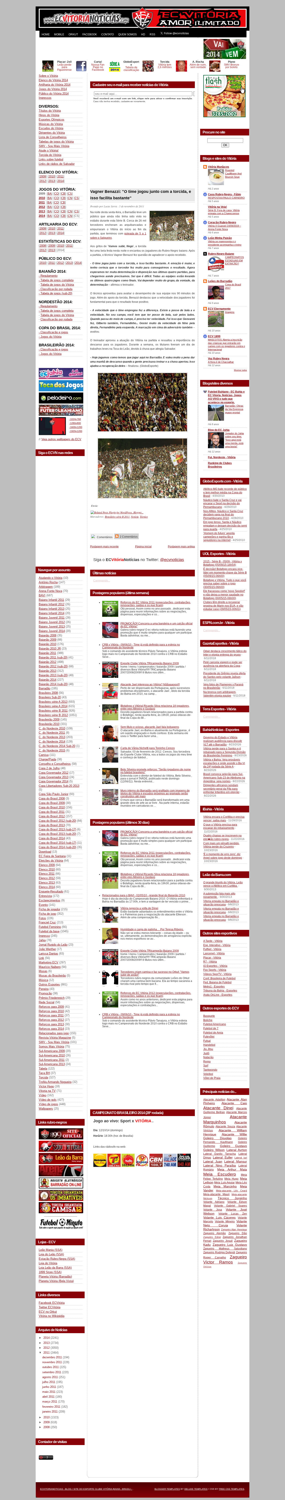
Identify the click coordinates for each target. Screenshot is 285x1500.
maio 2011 (49, 1391)
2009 (43, 176)
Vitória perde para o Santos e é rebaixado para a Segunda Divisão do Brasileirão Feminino (224, 752)
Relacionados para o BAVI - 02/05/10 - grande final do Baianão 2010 (143, 895)
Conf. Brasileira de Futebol (219, 978)
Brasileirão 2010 (49, 724)
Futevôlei (208, 1036)
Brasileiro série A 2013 (53, 701)
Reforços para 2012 (51, 1020)
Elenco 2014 (47, 887)
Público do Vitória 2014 (54, 93)
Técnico (144, 516)
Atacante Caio (234, 1103)
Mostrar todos (240, 370)
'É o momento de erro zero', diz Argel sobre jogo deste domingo (222, 856)
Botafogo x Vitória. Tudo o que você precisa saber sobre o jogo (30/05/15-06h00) (224, 584)
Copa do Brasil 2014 (52, 838)
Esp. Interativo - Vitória (216, 945)
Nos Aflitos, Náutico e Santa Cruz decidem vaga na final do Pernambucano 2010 (223, 515)
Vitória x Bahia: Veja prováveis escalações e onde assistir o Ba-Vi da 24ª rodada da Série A (224, 763)
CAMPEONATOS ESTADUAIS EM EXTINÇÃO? (234, 260)
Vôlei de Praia (211, 1078)
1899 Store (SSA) (50, 1272)
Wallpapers (46, 1108)
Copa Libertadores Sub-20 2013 (59, 785)
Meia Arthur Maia (232, 1169)
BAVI (42, 595)
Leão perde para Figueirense (64, 67)
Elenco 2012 (47, 878)
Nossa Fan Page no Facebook (97, 67)
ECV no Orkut (48, 1311)
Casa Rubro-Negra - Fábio (224, 194)
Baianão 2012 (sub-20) (53, 666)
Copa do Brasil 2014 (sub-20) (57, 847)
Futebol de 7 (210, 1028)
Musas (43, 971)
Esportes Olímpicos (51, 119)
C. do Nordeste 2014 (52, 741)
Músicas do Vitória (51, 124)
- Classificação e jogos (53, 332)
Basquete (209, 1015)
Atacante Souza (225, 1126)
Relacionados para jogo (54, 1033)
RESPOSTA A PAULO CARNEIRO (226, 197)
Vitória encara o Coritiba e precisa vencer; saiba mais (223, 818)
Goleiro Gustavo (233, 1146)
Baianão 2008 (47, 635)
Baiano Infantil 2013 (51, 608)
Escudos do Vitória (51, 128)
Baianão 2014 (47, 679)
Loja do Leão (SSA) (51, 1254)
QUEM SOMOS (127, 34)
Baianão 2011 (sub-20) (53, 657)
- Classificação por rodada (55, 289)
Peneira (44, 989)
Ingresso (44, 935)
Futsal (207, 1040)
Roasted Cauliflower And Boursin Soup (233, 173)
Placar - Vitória (212, 957)
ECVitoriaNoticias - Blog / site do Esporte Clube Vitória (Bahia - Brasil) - (86, 1489)
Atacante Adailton (214, 1099)
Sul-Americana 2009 (52, 1051)
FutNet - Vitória (212, 949)
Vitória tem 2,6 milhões (165, 66)
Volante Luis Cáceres (219, 1217)
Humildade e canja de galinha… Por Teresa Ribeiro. (152, 929)
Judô (206, 1053)
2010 (52, 176)
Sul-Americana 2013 (52, 1064)
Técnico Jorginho (232, 1198)
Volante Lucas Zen (232, 1213)
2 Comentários (128, 536)
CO (56, 193)
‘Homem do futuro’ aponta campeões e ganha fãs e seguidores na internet (219, 537)
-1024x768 (75, 419)
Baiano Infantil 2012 (51, 604)
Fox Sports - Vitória (214, 969)
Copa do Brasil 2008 (52, 798)
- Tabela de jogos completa (56, 280)
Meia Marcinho (225, 1186)
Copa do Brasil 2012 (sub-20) (57, 820)
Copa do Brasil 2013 (52, 825)
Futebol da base (49, 931)
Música (43, 980)
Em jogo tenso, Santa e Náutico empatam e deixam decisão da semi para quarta (225, 526)
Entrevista (45, 896)
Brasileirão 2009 (49, 719)
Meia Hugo (231, 1178)
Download (45, 851)
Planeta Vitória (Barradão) (55, 1276)
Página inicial (143, 546)
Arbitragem (46, 586)
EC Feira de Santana (52, 856)
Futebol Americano (214, 1024)
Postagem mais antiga (181, 546)
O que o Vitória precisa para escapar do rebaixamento (220, 826)
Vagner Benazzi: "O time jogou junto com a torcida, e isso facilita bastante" (140, 194)
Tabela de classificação (131, 68)
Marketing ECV (48, 962)
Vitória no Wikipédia (51, 1316)
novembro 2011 (52, 1362)
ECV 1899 (214, 336)
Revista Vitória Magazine (55, 1037)
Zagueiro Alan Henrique (234, 1229)
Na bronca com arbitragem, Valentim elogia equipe (219, 693)
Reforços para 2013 (51, 1024)
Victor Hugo (46, 1086)
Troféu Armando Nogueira (55, 1082)
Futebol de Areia (213, 1032)
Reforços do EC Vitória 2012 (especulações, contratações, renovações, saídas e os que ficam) (155, 994)
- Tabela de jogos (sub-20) (55, 293)
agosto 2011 (50, 1377)
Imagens (229, 312)
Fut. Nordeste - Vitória (222, 457)
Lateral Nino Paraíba (219, 1165)
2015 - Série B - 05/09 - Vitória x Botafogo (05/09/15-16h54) (222, 563)
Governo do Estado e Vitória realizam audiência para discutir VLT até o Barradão (222, 741)
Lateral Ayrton (236, 1150)
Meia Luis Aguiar (224, 1182)
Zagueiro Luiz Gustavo (230, 1244)
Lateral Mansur (235, 1161)
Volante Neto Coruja (225, 1223)
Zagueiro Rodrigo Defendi (219, 1252)
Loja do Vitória (48, 1263)
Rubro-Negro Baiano (221, 253)
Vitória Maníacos (218, 166)
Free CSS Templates (231, 1489)
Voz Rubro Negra (218, 358)
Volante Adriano (213, 1201)
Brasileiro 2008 (48, 692)
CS (70, 193)
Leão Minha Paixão (220, 238)
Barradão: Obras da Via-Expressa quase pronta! (234, 409)
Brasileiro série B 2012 (53, 715)
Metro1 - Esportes (214, 986)
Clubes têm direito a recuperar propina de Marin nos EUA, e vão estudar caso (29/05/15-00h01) (223, 606)
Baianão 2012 (47, 662)
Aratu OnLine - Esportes (217, 994)
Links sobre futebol (51, 159)
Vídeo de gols (48, 1099)
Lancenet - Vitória (214, 953)
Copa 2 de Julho (49, 768)
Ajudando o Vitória (50, 577)
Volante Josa (212, 1209)
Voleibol (208, 1074)
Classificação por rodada (56, 319)
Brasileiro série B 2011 (53, 710)
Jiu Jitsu (208, 1049)
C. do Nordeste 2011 (52, 732)
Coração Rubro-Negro (222, 222)
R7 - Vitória (210, 961)
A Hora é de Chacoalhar (221, 362)
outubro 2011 (51, 1367)
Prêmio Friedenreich (52, 997)
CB (63, 193)
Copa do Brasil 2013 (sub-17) (57, 829)
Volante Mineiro (225, 1221)
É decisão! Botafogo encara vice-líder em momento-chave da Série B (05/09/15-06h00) (225, 572)
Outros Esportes (49, 984)
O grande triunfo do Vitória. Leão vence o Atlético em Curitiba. (223, 884)
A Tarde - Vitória (212, 941)
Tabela (43, 1068)
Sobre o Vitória (48, 75)
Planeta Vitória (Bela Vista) (56, 1281)
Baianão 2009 (47, 639)
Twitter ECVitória (49, 1307)
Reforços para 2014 (51, 1028)
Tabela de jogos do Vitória (57, 284)
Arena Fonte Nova (50, 591)
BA (50, 193)
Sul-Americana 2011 (52, 1060)
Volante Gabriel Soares (230, 1205)
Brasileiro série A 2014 (53, 706)
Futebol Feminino (50, 927)
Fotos (42, 918)
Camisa (44, 755)
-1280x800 (75, 423)
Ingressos (45, 97)
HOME (46, 34)
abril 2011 (48, 1396)
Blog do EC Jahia (219, 430)
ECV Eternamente (219, 308)
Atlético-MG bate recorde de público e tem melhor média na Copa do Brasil (225, 492)
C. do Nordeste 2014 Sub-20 (57, 746)
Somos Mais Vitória (51, 1046)
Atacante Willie (234, 1134)
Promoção (45, 993)
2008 (43, 245)
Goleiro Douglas (217, 1138)
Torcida (43, 1077)
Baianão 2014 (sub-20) (53, 684)
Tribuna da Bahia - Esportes (220, 990)
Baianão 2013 (47, 670)
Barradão (44, 688)
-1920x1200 (75, 431)
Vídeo (42, 1095)
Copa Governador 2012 (53, 772)
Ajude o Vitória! (49, 150)
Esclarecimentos (49, 900)
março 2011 (50, 1401)
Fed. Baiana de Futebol (217, 982)
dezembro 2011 (52, 1357)
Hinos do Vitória (49, 115)
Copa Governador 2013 (53, 777)
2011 (60, 176)
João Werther (47, 949)
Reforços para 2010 (51, 1011)
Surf (205, 1065)
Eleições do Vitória (51, 860)
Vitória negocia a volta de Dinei (139, 908)
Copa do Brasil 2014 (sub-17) (57, 842)
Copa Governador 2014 (53, 781)
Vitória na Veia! (217, 206)
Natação (208, 1057)
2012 (43, 181)
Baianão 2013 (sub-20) (53, 675)
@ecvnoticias (172, 559)
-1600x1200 (75, 427)
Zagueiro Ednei (212, 1237)
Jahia (42, 940)
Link (41, 958)
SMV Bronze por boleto (231, 66)
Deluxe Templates (196, 1489)
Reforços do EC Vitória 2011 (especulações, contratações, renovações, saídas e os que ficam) (155, 604)
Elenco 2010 (47, 869)
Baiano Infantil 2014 (51, 613)
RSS (152, 34)
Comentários (104, 537)
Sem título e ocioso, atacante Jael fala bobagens (149, 726)
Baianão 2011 (47, 653)
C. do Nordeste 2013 (52, 737)
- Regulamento (48, 275)
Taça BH (44, 1073)
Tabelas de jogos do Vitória (56, 141)
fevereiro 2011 (51, 1406)
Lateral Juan (212, 1161)
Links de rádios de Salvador (57, 164)
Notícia (134, 516)
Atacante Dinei (218, 1108)
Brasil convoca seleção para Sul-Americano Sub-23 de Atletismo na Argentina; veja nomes (224, 778)
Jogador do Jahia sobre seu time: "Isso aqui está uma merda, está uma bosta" (234, 440)
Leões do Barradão (220, 281)
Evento (43, 904)
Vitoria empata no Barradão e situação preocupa (221, 903)
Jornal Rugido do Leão (53, 944)
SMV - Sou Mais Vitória (54, 146)
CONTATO (107, 34)
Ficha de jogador (49, 909)
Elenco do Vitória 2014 (53, 80)
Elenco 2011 (47, 873)
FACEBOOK (89, 34)
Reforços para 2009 (51, 1006)
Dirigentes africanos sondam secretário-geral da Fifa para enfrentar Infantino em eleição (221, 789)
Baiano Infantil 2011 (51, 600)
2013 (52, 181)
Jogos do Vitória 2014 (53, 89)
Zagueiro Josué (223, 1240)
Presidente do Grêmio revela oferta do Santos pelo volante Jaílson (224, 675)
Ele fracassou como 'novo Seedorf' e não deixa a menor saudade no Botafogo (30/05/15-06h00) (224, 595)
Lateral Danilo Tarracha (219, 1153)
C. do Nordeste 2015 (52, 750)
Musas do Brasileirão (52, 975)
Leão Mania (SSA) (50, 1250)
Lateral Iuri (240, 1157)
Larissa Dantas (48, 953)
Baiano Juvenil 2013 (52, 626)
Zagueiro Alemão (214, 1233)
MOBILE (59, 34)
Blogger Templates (167, 1489)
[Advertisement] (121, 49)
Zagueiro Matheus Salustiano (225, 1248)
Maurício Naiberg (50, 967)
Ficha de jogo (47, 913)
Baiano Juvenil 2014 (52, 631)
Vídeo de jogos (48, 1104)
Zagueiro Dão (237, 1233)
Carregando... (101, 580)
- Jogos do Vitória (50, 336)
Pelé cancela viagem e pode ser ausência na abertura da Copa (222, 664)
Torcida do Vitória (50, 155)
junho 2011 (49, 1387)
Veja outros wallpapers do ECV (61, 439)
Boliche (207, 1020)
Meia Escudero (219, 1174)
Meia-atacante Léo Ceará (231, 1190)
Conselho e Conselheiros (55, 763)
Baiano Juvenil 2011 (52, 617)
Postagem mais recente (104, 546)
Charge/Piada (47, 759)
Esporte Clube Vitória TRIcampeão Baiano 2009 (149, 663)
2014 (60, 181)
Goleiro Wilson (214, 1150)
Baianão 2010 (47, 644)
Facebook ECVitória (52, 1302)
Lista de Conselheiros (53, 137)
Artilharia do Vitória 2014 (54, 84)
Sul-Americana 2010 (52, 1055)
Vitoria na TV (47, 1090)
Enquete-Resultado (51, 891)
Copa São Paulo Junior (53, 794)
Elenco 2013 (47, 882)
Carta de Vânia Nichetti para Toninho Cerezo (147, 748)
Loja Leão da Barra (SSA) (55, 1267)
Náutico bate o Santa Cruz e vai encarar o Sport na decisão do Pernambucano (222, 504)
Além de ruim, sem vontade (198, 66)
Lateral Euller (223, 1157)
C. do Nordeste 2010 (52, 728)
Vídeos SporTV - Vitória (217, 974)
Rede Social (46, 1002)
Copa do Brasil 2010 (52, 807)
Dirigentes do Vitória (52, 132)
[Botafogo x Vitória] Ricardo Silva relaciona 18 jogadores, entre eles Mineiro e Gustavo (154, 707)
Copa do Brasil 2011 (52, 812)
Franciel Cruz (47, 922)
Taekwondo (210, 1069)
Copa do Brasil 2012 (52, 816)
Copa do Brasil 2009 (52, 803)
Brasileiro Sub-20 (50, 697)
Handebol (209, 1044)
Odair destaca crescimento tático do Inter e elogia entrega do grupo (224, 653)
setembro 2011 (52, 1372)
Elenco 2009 (47, 865)
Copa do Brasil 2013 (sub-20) (57, 834)
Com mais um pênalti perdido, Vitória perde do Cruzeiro (221, 845)
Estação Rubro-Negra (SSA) (57, 1258)
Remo (207, 1061)
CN (70, 198)
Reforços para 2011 (51, 1015)
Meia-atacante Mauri (216, 1194)
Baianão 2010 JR (50, 648)
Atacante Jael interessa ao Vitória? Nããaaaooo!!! (150, 684)
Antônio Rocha (48, 582)
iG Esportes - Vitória (215, 965)
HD (143, 34)
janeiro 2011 (50, 1411)
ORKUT (73, 34)
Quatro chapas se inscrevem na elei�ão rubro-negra (222, 837)
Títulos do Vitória (50, 110)
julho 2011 (49, 1382)
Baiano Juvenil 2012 (52, 622)
